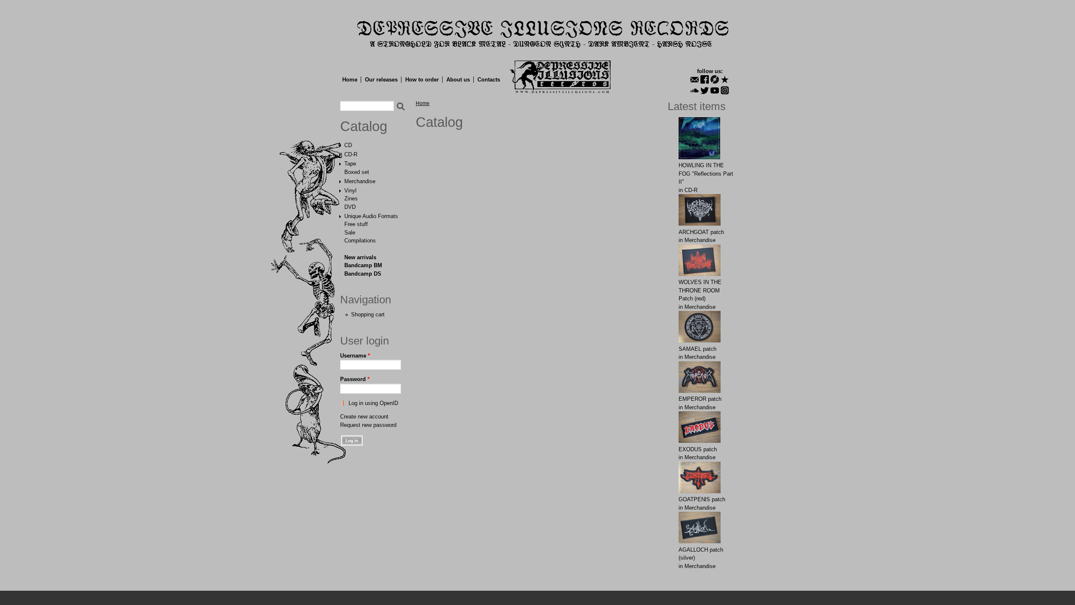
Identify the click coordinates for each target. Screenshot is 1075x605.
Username (355, 355)
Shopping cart (368, 314)
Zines (351, 198)
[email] (694, 79)
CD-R (350, 154)
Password (355, 379)
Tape (350, 163)
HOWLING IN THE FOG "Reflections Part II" (706, 173)
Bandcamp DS (362, 274)
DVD (350, 207)
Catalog (363, 126)
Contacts (488, 79)
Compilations (360, 240)
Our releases (381, 79)
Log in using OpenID (373, 403)
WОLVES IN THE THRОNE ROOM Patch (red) (700, 290)
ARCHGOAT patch (701, 232)
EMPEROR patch (700, 399)
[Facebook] (704, 79)
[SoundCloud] (694, 90)
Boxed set (356, 172)
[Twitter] (704, 90)
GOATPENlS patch (702, 499)
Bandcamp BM (363, 265)
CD (348, 145)
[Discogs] (715, 79)
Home (349, 79)
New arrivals (360, 257)
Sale (349, 232)
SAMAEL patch (697, 349)
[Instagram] (725, 90)
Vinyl (350, 190)
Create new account (364, 416)
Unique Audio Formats (371, 216)
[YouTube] (715, 90)
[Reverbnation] (725, 79)
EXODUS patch (698, 449)
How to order (422, 79)
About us (458, 79)
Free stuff (356, 224)
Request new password (368, 425)
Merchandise (359, 181)
